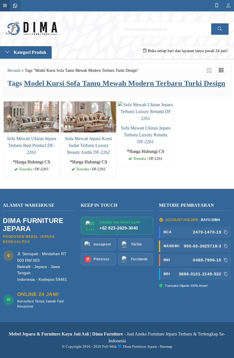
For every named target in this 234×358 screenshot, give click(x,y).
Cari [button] (219, 34)
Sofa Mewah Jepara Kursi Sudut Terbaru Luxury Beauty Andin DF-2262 (88, 145)
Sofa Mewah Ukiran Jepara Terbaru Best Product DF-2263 (31, 145)
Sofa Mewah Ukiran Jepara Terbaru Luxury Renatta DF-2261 (145, 135)
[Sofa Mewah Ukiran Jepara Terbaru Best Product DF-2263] (31, 116)
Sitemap (166, 347)
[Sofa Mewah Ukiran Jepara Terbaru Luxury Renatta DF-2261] (145, 111)
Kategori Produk (30, 52)
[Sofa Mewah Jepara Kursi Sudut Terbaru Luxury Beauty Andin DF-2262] (88, 116)
